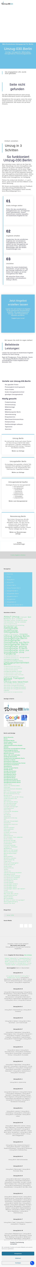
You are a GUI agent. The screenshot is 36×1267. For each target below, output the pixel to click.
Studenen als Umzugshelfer (11, 627)
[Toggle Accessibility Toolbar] (32, 1263)
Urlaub (6, 890)
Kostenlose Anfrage (10, 840)
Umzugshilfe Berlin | (11, 963)
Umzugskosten (11, 599)
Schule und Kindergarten (11, 863)
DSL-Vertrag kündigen (10, 803)
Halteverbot (7, 822)
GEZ (5, 819)
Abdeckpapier (8, 784)
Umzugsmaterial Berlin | (23, 964)
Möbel (5, 855)
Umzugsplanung (8, 880)
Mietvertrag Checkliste (10, 851)
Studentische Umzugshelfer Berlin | (20, 961)
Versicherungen (8, 892)
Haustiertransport (9, 827)
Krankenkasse (8, 843)
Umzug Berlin (10, 579)
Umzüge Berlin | (22, 963)
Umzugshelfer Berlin (13, 593)
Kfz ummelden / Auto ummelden (13, 837)
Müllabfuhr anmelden (10, 858)
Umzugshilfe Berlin (12, 596)
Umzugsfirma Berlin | (25, 958)
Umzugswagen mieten (10, 887)
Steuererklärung (8, 867)
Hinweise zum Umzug (10, 832)
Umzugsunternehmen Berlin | (14, 960)
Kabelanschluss (8, 835)
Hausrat (6, 826)
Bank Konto (7, 790)
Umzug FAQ (10, 582)
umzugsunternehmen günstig (11, 669)
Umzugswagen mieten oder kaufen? (14, 888)
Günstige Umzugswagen (11, 821)
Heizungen (7, 830)
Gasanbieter (7, 816)
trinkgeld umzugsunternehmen (11, 634)
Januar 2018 (10, 915)
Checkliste (10, 574)
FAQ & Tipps (7, 809)
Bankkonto (7, 619)
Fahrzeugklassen (9, 808)
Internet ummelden (20, 622)
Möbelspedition (8, 856)
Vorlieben (18, 1263)
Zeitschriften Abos (9, 903)
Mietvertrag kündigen (10, 853)
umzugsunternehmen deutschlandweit (13, 668)
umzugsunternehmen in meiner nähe (12, 673)
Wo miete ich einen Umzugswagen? (14, 900)
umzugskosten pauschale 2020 (11, 655)
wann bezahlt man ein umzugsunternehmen (14, 683)
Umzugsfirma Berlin (12, 590)
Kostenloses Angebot (10, 842)
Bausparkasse (8, 795)
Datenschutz (7, 800)
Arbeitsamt (23, 617)
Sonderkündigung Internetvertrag (14, 625)
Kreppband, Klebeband (10, 846)
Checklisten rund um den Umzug (13, 797)
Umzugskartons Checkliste (12, 877)
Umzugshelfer (12, 640)
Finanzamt (7, 813)
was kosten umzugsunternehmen (14, 685)
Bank (29, 617)
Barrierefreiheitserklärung (11, 793)
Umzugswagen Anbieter (11, 884)
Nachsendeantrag (9, 859)
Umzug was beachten (16, 682)
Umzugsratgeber (9, 882)
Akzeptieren (18, 1253)
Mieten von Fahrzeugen (11, 850)
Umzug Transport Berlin (14, 588)
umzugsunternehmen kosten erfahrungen (14, 674)
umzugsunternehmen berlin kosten (12, 666)
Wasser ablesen (8, 896)
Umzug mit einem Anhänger (12, 875)
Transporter (7, 871)
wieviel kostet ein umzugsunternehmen (13, 692)
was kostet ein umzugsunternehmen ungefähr (15, 689)
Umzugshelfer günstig (15, 646)
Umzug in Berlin (11, 585)
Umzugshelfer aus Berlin (16, 642)
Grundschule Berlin (21, 620)
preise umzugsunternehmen (10, 623)
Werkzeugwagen (8, 898)
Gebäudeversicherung (10, 817)
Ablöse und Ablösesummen (12, 785)
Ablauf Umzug (11, 616)
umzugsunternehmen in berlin (13, 671)
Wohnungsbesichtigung (11, 901)
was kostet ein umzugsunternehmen (15, 687)
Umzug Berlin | (14, 958)
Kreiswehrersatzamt (10, 845)
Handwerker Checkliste (11, 824)
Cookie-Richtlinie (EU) (10, 798)
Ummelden (23, 634)
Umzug (9, 576)
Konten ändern (8, 838)
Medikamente (8, 848)
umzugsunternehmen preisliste (11, 676)
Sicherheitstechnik (9, 864)
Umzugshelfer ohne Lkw (16, 650)
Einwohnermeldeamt (10, 805)
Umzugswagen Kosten (10, 885)
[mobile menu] (33, 2)
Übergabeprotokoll (9, 874)
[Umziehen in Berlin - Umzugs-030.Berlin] (7, 2)
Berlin (13, 618)
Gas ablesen (7, 814)
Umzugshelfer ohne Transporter (14, 653)
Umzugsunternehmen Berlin (15, 604)
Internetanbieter (9, 622)
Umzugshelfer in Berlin (15, 648)
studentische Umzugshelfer (11, 631)
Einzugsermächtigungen (11, 806)
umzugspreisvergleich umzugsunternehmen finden (13, 660)
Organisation (7, 861)
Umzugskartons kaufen (11, 879)
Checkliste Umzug (9, 620)
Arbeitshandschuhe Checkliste (13, 789)
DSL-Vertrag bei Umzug (11, 801)
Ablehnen (18, 1258)
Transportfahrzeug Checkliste (13, 872)
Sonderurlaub (8, 866)
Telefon (6, 869)
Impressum (7, 834)
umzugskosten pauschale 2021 (11, 657)
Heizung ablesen (9, 829)
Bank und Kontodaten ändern (12, 792)
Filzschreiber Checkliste (11, 811)
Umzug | (7, 958)
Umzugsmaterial (11, 602)
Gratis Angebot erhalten (18, 555)
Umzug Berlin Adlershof (13, 976)
